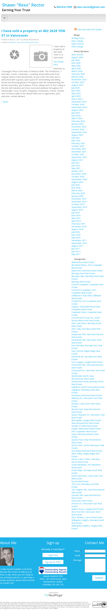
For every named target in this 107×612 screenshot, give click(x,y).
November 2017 (78, 240)
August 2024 (77, 110)
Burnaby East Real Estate (83, 273)
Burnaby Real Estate (80, 281)
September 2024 (79, 107)
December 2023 (78, 126)
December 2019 (78, 198)
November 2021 (78, 151)
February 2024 (78, 121)
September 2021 (79, 157)
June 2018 (75, 234)
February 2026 (78, 74)
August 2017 (77, 245)
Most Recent (77, 54)
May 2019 (75, 218)
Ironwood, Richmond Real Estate (86, 395)
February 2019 (78, 223)
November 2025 (78, 79)
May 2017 (75, 254)
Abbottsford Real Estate (82, 262)
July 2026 (75, 60)
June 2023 (75, 140)
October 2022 (77, 146)
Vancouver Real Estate (81, 500)
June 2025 (75, 90)
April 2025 (76, 96)
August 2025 (77, 85)
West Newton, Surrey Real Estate (87, 517)
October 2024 (77, 104)
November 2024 (78, 101)
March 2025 (76, 98)
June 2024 (75, 115)
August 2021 (77, 159)
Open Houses (77, 43)
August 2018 (77, 229)
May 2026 (75, 65)
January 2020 (77, 196)
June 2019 (75, 215)
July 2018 (75, 232)
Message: (77, 560)
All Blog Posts (77, 38)
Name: (77, 550)
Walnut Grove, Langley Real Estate (87, 509)
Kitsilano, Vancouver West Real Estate (24, 42)
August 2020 (77, 182)
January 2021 (77, 171)
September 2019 (79, 207)
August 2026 (77, 57)
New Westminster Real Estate (85, 423)
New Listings (77, 41)
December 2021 (78, 148)
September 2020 (79, 179)
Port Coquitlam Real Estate (84, 431)
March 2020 (76, 190)
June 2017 (75, 251)
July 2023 (75, 137)
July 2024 (75, 112)
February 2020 (78, 193)
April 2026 (76, 68)
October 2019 (77, 204)
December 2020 (78, 173)
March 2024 (76, 118)
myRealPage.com (53, 595)
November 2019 (78, 201)
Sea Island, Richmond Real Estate (86, 450)
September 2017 (79, 243)
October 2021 (77, 154)
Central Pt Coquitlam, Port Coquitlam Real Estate (83, 291)
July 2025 (75, 87)
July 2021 (75, 162)
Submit (99, 578)
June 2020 (75, 187)
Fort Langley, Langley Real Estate (87, 362)
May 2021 (75, 168)
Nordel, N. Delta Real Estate (84, 425)
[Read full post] (14, 55)
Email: (78, 555)
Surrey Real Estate (80, 481)
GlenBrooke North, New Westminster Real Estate (83, 377)
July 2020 (75, 184)
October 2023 (77, 129)
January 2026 (77, 76)
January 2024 (77, 123)
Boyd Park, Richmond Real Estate (87, 270)
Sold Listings (77, 46)
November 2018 (78, 226)
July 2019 (75, 212)
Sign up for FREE (53, 562)
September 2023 (79, 132)
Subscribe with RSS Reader (89, 29)
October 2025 (77, 82)
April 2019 (76, 220)
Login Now (53, 555)
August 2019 (77, 209)
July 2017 (75, 248)
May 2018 (75, 237)
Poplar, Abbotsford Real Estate (86, 428)
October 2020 (77, 176)
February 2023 (78, 143)
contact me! (8, 582)
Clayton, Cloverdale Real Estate (85, 306)
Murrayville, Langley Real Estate (86, 420)
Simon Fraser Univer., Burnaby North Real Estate (85, 460)
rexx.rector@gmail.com (91, 7)
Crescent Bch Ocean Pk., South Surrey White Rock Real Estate (85, 319)
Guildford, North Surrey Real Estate (87, 387)
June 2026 (75, 62)
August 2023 (77, 135)
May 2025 (75, 93)
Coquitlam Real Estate (81, 309)
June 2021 (75, 165)
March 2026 (76, 71)
